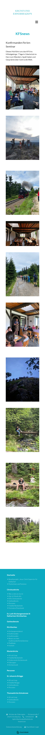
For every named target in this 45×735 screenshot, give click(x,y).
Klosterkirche (12, 651)
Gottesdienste (13, 621)
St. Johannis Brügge (15, 676)
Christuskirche (13, 590)
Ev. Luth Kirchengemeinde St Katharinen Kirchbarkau (18, 615)
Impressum (22, 721)
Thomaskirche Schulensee (17, 693)
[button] (22, 21)
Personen (11, 670)
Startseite (11, 575)
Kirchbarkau (12, 627)
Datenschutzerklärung (14, 727)
